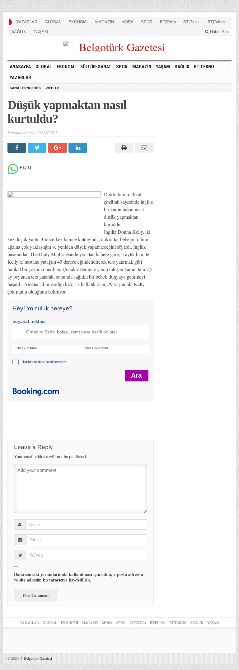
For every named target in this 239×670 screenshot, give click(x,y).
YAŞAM (41, 31)
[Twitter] (38, 148)
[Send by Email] (144, 148)
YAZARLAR (26, 22)
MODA (127, 22)
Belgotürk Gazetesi (36, 658)
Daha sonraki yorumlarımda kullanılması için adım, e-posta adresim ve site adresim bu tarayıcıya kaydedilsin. (78, 577)
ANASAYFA (20, 66)
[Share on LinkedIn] (78, 148)
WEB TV (52, 88)
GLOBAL (53, 22)
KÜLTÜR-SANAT (95, 66)
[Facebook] (17, 148)
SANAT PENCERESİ (25, 88)
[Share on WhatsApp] (12, 172)
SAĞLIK (18, 31)
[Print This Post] (123, 148)
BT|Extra (168, 22)
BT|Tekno (216, 22)
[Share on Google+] (58, 148)
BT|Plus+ (191, 22)
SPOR (146, 22)
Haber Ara (218, 31)
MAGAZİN (104, 22)
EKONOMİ (78, 22)
